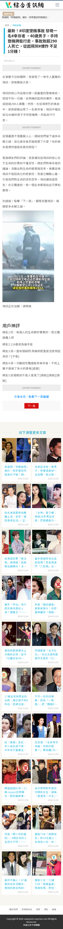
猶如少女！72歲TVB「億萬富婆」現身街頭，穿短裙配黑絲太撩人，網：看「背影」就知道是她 (46, 884)
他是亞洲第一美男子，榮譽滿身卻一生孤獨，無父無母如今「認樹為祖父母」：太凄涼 (46, 470)
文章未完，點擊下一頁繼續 (31, 397)
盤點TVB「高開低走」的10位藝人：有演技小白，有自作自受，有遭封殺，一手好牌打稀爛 (46, 838)
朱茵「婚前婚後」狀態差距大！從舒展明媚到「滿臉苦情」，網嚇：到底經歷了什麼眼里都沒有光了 (46, 608)
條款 (38, 909)
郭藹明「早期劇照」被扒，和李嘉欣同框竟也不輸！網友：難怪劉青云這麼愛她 (27, 17)
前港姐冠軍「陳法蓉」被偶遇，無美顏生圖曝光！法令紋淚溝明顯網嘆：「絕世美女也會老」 (17, 562)
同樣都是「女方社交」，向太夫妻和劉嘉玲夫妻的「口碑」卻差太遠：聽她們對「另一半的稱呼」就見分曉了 (46, 654)
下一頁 (31, 406)
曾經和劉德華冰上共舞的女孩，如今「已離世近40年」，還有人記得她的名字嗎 (16, 654)
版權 (54, 909)
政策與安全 (27, 909)
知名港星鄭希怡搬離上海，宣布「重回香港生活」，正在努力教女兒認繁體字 (16, 516)
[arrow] (24, 5)
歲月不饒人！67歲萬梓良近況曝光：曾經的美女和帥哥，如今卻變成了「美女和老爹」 (16, 884)
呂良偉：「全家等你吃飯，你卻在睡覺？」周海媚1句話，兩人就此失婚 (46, 746)
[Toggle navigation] (57, 5)
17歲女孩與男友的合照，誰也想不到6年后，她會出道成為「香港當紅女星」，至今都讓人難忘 (16, 700)
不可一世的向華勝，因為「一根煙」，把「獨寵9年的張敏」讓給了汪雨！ (46, 700)
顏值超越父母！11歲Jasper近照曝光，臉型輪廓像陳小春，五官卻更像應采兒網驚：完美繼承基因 (16, 792)
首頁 (7, 25)
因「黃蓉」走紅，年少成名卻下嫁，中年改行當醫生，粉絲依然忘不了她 (15, 746)
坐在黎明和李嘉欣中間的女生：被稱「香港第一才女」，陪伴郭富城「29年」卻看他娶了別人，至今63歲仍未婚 (46, 792)
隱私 (46, 909)
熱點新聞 (17, 25)
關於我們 (13, 909)
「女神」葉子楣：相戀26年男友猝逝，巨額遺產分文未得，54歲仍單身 (46, 516)
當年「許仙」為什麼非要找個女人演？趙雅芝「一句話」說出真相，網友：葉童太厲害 (15, 608)
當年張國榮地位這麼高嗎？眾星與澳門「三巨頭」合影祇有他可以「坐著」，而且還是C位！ (46, 562)
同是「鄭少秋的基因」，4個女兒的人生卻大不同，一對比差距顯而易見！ (16, 838)
